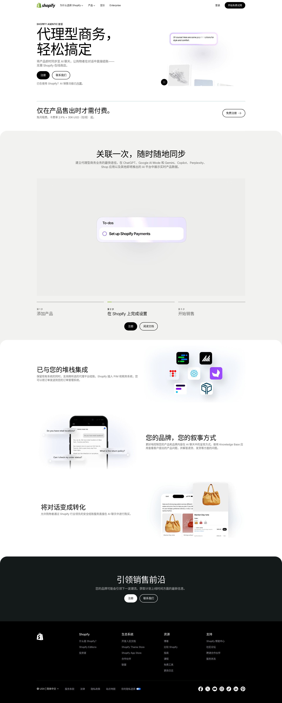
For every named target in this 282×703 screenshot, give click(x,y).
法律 (82, 688)
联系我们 (61, 75)
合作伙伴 (126, 658)
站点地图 (110, 688)
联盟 (124, 664)
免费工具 (168, 664)
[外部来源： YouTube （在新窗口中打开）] (214, 689)
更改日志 (168, 670)
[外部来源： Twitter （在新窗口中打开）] (207, 689)
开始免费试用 (235, 5)
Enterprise (115, 5)
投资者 (82, 652)
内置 (79, 83)
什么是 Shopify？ (88, 641)
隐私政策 (95, 688)
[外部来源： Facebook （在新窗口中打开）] (200, 689)
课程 (166, 658)
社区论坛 (211, 647)
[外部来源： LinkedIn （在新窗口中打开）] (236, 689)
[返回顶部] (40, 636)
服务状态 (211, 658)
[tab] (70, 309)
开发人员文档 (129, 641)
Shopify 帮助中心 (215, 641)
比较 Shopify (171, 647)
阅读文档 (148, 326)
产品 (90, 5)
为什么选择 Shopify (70, 5)
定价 (102, 5)
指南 (166, 652)
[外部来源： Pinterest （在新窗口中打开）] (243, 689)
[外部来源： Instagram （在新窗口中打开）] (221, 689)
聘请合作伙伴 (213, 652)
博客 (166, 641)
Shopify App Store (131, 652)
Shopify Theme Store (133, 647)
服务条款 (69, 688)
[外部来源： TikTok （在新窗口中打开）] (228, 689)
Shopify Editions (87, 647)
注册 (43, 75)
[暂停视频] (164, 82)
